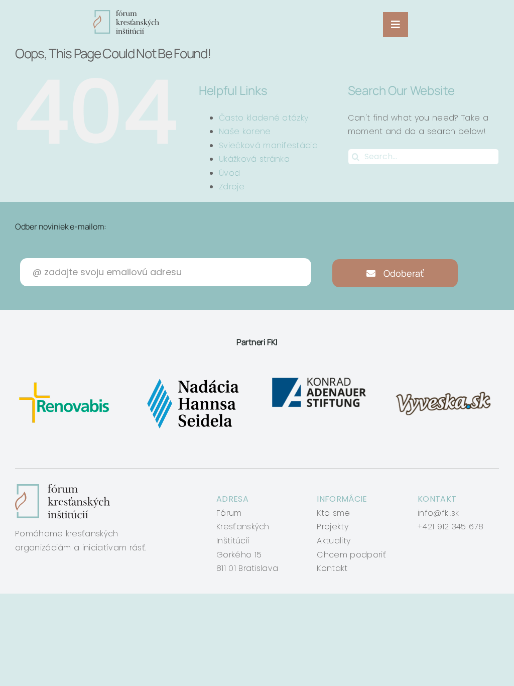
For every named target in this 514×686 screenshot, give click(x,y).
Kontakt (332, 568)
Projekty (332, 526)
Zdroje (231, 186)
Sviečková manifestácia (268, 145)
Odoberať (402, 273)
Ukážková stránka (254, 159)
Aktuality (333, 540)
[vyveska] (446, 378)
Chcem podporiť (351, 554)
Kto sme (333, 513)
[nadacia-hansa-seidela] (192, 378)
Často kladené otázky (263, 118)
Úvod (229, 173)
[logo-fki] (126, 14)
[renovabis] (66, 378)
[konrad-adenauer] (320, 378)
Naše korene (245, 131)
